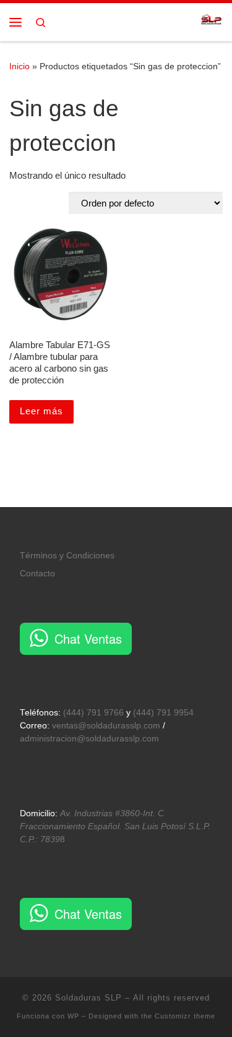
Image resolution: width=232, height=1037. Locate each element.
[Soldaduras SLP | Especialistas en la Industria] (211, 20)
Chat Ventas (88, 638)
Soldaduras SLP (88, 997)
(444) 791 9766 (93, 712)
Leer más (41, 411)
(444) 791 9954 (163, 712)
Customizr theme (185, 1016)
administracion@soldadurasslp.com (89, 738)
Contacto (37, 573)
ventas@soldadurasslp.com (106, 725)
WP (73, 1016)
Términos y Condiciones (67, 555)
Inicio (19, 66)
